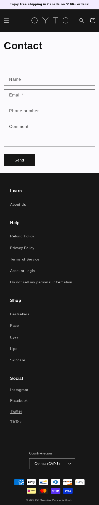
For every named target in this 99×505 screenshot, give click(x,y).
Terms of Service (25, 259)
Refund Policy (22, 236)
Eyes (14, 337)
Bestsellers (19, 314)
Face (14, 325)
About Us (18, 204)
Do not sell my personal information (41, 282)
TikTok (16, 422)
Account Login (22, 271)
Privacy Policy (22, 248)
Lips (13, 349)
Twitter (16, 411)
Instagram (19, 390)
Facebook (19, 400)
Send (19, 160)
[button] (6, 20)
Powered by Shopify (62, 500)
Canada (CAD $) (47, 464)
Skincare (17, 360)
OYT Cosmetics (43, 500)
